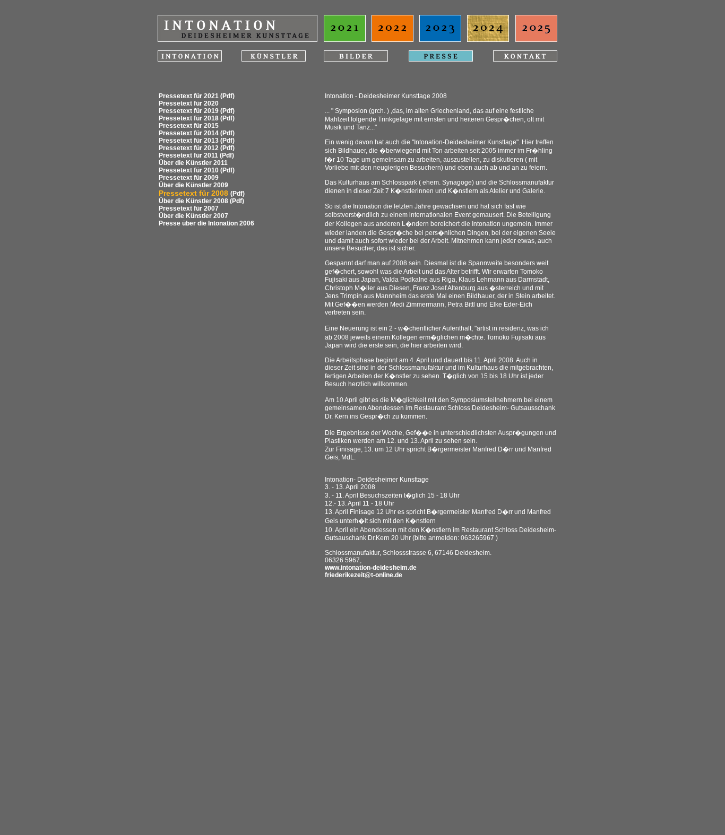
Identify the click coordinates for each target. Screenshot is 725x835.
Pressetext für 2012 (189, 148)
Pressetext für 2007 (189, 208)
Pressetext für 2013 (189, 140)
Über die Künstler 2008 (193, 201)
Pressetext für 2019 (189, 111)
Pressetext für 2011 (188, 155)
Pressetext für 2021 (189, 96)
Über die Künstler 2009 (193, 185)
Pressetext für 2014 (189, 133)
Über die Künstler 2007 (193, 216)
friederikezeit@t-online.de (363, 575)
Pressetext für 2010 (189, 170)
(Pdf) (227, 96)
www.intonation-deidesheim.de (371, 567)
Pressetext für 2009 (189, 177)
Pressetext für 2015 (189, 125)
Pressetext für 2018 (189, 118)
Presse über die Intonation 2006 (206, 223)
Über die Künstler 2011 (193, 163)
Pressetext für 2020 (189, 103)
